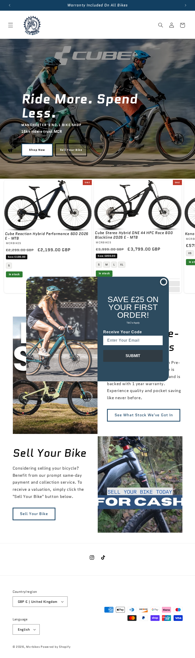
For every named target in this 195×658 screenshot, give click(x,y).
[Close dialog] (163, 282)
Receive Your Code (122, 332)
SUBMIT (133, 356)
